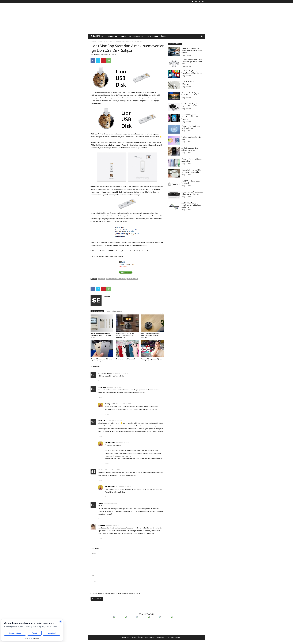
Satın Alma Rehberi (136, 36)
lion (107, 278)
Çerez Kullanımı (149, 637)
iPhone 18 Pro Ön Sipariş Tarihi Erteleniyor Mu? (190, 94)
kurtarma (101, 278)
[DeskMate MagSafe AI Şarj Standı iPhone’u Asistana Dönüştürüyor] (127, 323)
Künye (123, 36)
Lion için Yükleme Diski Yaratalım (117, 148)
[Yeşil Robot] (141, 621)
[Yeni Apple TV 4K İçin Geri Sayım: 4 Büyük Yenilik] (174, 107)
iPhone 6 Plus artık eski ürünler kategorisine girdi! (102, 360)
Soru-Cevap (160, 637)
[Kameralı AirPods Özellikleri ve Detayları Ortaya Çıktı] (174, 173)
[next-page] (163, 313)
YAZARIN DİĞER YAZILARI (114, 311)
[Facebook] (192, 1)
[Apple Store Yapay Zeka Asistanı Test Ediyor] (174, 151)
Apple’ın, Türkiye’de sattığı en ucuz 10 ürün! (151, 360)
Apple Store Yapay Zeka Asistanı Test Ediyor (190, 149)
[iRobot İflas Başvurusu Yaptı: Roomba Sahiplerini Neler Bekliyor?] (152, 323)
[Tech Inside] (153, 621)
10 (115, 54)
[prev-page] (160, 313)
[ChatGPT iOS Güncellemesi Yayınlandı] (174, 184)
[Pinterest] (103, 60)
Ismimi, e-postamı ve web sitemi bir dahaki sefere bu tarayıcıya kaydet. (117, 593)
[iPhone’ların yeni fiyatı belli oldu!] (127, 348)
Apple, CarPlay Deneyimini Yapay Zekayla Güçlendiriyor (192, 72)
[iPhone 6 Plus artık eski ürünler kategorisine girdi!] (102, 348)
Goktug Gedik (110, 404)
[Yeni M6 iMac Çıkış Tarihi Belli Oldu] (174, 140)
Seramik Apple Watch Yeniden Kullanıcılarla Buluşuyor (192, 193)
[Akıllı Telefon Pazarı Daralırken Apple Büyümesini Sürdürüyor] (174, 206)
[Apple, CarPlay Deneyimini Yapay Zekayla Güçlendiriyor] (174, 74)
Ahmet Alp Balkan (105, 373)
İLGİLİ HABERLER (97, 311)
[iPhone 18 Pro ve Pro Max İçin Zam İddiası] (174, 162)
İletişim (164, 36)
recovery (130, 278)
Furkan (96, 54)
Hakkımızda (112, 36)
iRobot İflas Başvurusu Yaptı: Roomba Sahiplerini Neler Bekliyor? (151, 335)
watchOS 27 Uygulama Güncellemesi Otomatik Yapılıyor (190, 117)
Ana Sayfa (93, 41)
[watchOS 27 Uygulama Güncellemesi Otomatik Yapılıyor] (174, 118)
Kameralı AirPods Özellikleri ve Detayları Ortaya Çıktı (192, 171)
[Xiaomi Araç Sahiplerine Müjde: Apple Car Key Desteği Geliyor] (174, 51)
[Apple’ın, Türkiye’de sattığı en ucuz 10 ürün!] (152, 348)
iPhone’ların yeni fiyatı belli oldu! (125, 360)
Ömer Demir (103, 420)
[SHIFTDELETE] (118, 621)
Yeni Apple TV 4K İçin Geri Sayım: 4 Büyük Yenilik (190, 105)
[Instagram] (196, 1)
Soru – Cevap (153, 36)
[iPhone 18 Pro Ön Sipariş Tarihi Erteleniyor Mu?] (174, 96)
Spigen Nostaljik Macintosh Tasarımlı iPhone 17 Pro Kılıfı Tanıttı (101, 335)
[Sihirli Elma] (130, 621)
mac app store (115, 278)
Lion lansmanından (98, 92)
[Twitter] (199, 1)
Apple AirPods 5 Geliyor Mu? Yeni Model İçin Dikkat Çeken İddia (192, 62)
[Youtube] (203, 1)
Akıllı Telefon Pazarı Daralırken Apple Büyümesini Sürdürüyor (192, 205)
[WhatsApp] (108, 60)
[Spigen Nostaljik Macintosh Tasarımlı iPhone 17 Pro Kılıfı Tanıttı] (102, 323)
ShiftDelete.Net (175, 637)
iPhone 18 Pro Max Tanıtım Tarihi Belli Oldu (191, 127)
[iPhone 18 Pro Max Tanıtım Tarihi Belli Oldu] (174, 129)
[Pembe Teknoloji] (164, 621)
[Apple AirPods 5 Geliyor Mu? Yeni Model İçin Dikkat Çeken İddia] (174, 63)
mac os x (123, 278)
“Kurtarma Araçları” (152, 189)
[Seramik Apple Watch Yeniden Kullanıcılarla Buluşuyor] (174, 195)
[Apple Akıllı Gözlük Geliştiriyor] (174, 85)
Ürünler (100, 41)
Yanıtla (100, 381)
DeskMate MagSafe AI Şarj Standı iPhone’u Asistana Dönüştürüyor (125, 335)
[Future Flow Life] (176, 621)
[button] (201, 36)
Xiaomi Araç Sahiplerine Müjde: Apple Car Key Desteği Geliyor (192, 50)
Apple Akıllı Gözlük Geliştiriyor (188, 83)
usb (136, 278)
